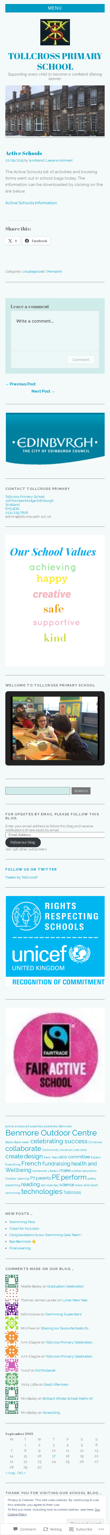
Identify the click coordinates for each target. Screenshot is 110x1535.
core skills (80, 1149)
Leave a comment (59, 160)
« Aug (10, 1473)
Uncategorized (33, 271)
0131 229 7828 (16, 513)
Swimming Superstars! (63, 1314)
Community (50, 1149)
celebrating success (59, 1141)
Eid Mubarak (46, 1370)
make (65, 1170)
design (33, 1156)
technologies (41, 1191)
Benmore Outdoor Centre (51, 1132)
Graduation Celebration (65, 1286)
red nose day (49, 1185)
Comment (80, 359)
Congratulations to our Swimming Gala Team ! (45, 1235)
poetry (92, 1178)
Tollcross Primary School (55, 61)
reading (30, 1184)
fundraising (56, 1163)
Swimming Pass (22, 1222)
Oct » (21, 1473)
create (14, 1156)
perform (74, 1177)
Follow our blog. (23, 842)
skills (86, 1185)
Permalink (54, 271)
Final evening (20, 1248)
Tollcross (72, 1192)
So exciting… (52, 1413)
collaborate (23, 1149)
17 (54, 1456)
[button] (55, 439)
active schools (15, 1126)
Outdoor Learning (17, 1178)
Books (9, 1142)
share (78, 1185)
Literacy (53, 1170)
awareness (51, 1126)
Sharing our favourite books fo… (65, 1328)
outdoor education (84, 1170)
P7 (32, 1178)
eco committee (75, 1156)
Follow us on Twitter (31, 869)
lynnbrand (36, 160)
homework (39, 1170)
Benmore (65, 1126)
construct (66, 1149)
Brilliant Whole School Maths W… (68, 1399)
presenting (12, 1185)
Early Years (51, 1157)
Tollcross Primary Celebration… (70, 1342)
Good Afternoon (56, 1384)
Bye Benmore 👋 (22, 1241)
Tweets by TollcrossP (21, 877)
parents (43, 1178)
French (31, 1163)
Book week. (22, 1142)
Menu (55, 8)
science (66, 1184)
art (27, 1126)
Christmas (95, 1142)
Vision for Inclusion (24, 1228)
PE (56, 1177)
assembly (36, 1126)
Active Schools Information (31, 203)
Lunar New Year (75, 1300)
